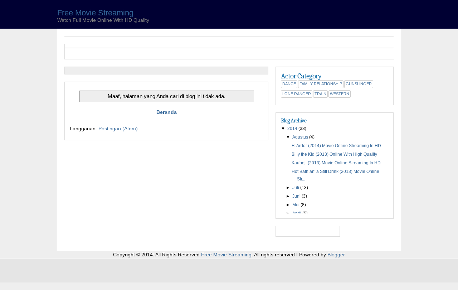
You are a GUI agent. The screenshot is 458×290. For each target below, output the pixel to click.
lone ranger (296, 94)
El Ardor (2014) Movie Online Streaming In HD (336, 145)
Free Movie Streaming (95, 12)
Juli (295, 187)
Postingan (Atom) (118, 128)
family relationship (320, 84)
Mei (295, 204)
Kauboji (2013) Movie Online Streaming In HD (336, 162)
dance (289, 84)
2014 (292, 128)
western (339, 94)
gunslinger (359, 84)
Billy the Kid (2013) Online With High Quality (334, 154)
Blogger (336, 254)
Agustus (300, 137)
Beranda (166, 112)
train (320, 94)
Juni (296, 196)
